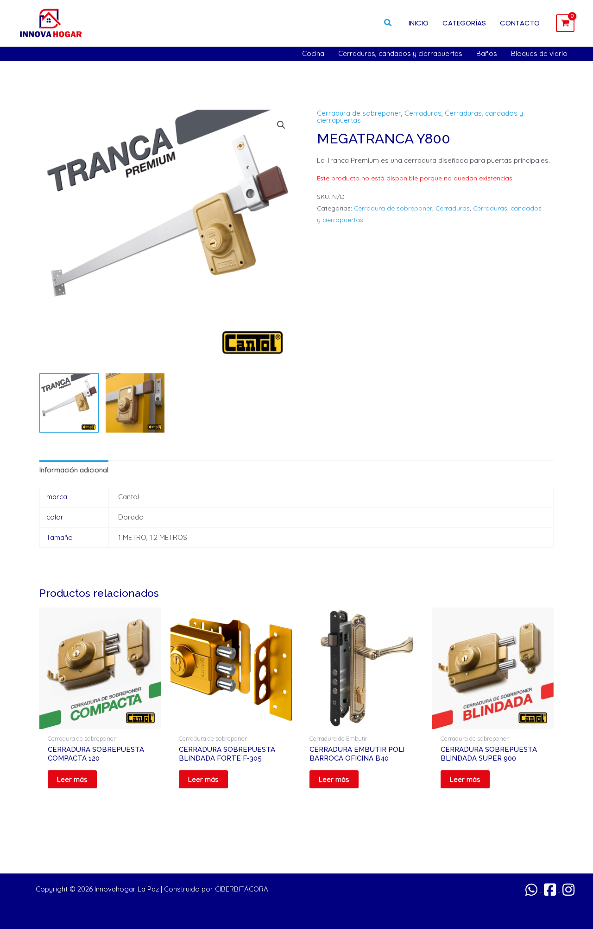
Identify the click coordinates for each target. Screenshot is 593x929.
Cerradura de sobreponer (359, 113)
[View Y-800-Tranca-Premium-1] (69, 403)
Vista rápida (100, 721)
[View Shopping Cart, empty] (565, 23)
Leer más (72, 779)
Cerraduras (423, 113)
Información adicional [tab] (73, 469)
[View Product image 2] (135, 403)
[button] (388, 23)
